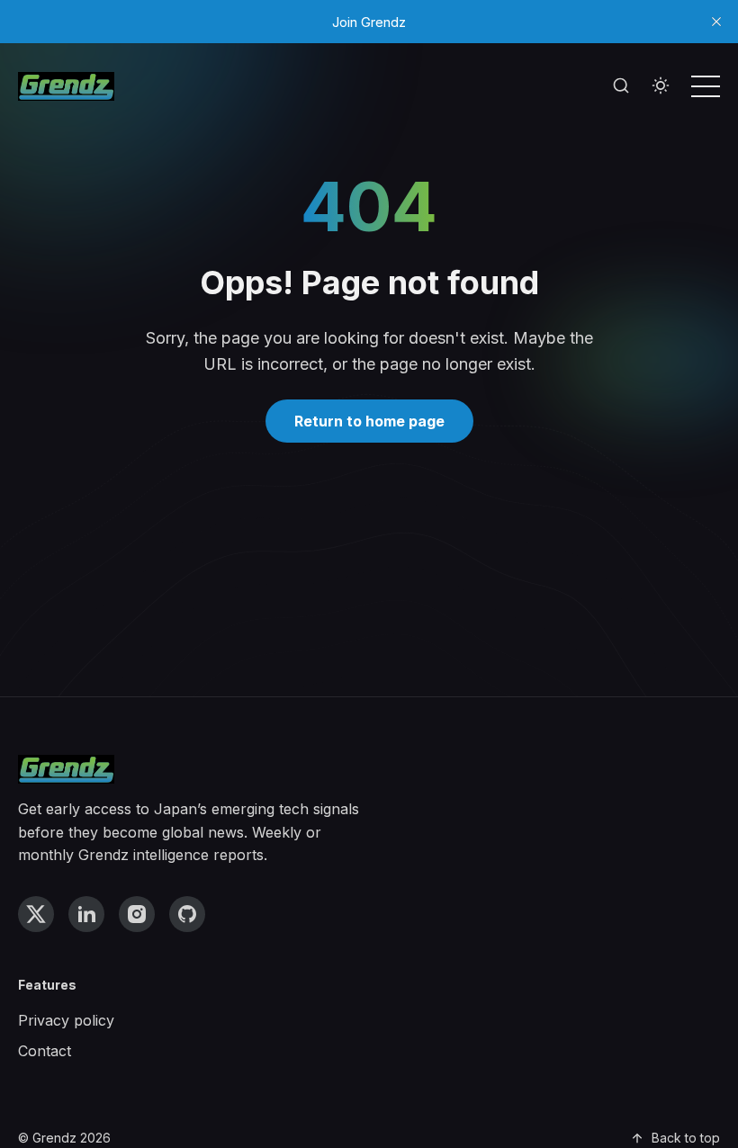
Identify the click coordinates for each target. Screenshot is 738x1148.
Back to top (686, 1137)
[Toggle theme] (661, 86)
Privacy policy (66, 1020)
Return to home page (369, 421)
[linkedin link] (86, 914)
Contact (44, 1051)
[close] (716, 21)
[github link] (187, 914)
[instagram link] (137, 914)
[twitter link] (36, 914)
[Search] (621, 86)
